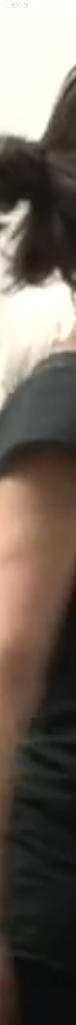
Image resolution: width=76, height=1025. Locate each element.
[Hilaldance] (25, 6)
